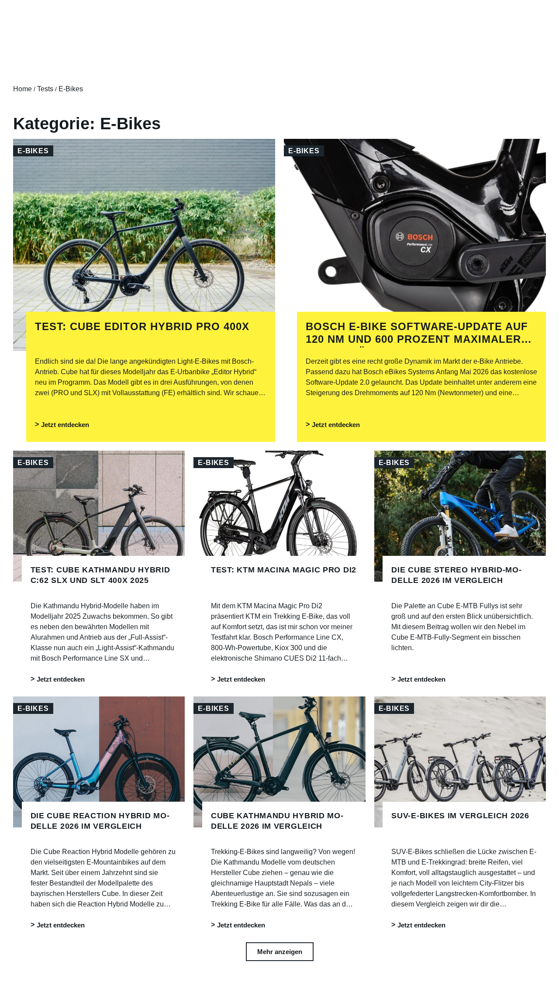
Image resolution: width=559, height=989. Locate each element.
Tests (45, 89)
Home (22, 89)
